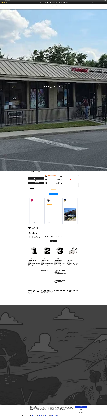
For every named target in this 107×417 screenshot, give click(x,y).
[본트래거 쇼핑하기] (7, 0)
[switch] (40, 415)
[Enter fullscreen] (77, 175)
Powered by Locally (30, 229)
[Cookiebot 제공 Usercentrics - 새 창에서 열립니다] (24, 415)
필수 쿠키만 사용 (81, 412)
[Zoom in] (77, 183)
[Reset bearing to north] (77, 186)
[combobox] (98, 2)
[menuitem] (40, 2)
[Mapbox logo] (65, 186)
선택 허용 (81, 409)
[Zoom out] (77, 184)
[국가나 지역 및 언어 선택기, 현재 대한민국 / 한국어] (102, 0)
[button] (70, 180)
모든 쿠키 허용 (81, 406)
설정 (56, 415)
